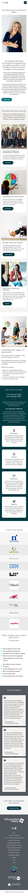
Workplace (14, 433)
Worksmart (14, 479)
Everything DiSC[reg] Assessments (14, 847)
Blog (14, 860)
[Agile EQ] (14, 501)
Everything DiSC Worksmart (14, 850)
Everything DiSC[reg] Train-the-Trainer (14, 845)
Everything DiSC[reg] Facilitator (14, 842)
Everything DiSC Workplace (14, 855)
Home (14, 833)
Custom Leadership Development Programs (14, 838)
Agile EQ (14, 504)
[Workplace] (14, 430)
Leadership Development (14, 835)
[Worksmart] (14, 476)
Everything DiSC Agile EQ (14, 852)
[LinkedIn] (15, 828)
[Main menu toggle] (25, 2)
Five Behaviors (14, 857)
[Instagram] (13, 828)
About (14, 862)
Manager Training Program (14, 840)
